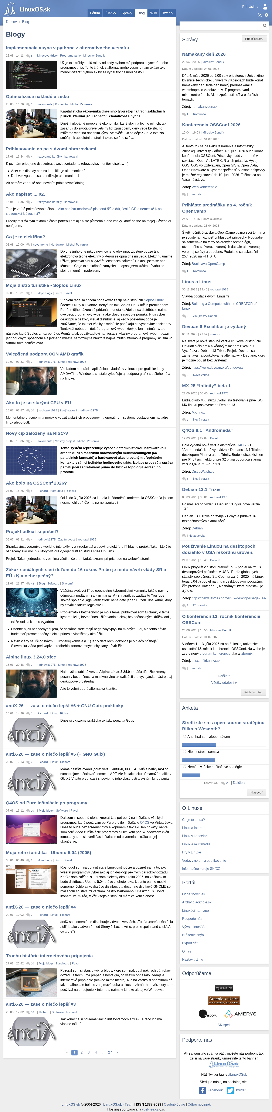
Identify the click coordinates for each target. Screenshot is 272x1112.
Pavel (68, 293)
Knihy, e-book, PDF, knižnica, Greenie (224, 1000)
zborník (246, 653)
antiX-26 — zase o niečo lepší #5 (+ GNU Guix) (55, 754)
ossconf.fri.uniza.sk (206, 661)
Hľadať (265, 26)
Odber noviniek (199, 1104)
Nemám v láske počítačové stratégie (214, 767)
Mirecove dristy (47, 55)
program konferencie (215, 653)
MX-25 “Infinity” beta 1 (206, 385)
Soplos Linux (154, 300)
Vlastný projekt (65, 441)
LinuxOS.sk (27, 8)
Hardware (57, 244)
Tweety (167, 13)
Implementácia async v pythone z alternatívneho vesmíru (67, 47)
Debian (197, 528)
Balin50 (215, 560)
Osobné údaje (174, 1104)
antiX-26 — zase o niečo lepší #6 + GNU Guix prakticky (64, 705)
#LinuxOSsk (237, 1074)
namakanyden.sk (204, 106)
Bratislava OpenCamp (208, 264)
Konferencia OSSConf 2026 (211, 124)
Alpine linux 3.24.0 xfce (31, 656)
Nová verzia (201, 375)
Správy (127, 13)
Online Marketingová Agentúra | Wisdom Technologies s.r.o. (208, 1014)
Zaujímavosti (68, 410)
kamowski (71, 156)
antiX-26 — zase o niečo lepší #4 (41, 906)
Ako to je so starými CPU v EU (38, 402)
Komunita (61, 104)
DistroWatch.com (204, 471)
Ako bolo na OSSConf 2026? (36, 483)
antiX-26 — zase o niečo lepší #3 (41, 1004)
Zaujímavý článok (205, 315)
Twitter (240, 1090)
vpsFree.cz (150, 1109)
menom (215, 334)
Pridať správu (254, 38)
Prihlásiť (248, 7)
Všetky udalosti (222, 682)
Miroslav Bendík (94, 55)
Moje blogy (44, 293)
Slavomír (68, 583)
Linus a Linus (196, 281)
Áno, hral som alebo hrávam (208, 736)
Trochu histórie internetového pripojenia (49, 955)
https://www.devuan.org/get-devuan (218, 367)
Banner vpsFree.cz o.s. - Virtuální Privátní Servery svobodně (224, 988)
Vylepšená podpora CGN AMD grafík (45, 353)
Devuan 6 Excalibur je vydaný (214, 326)
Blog (141, 13)
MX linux (198, 412)
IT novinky (200, 605)
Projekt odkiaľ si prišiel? (32, 531)
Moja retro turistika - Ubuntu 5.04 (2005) (48, 852)
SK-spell (224, 1025)
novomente (44, 104)
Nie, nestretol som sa (203, 752)
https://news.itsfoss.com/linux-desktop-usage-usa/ (229, 598)
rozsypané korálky (49, 156)
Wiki (153, 13)
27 (110, 1052)
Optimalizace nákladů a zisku (37, 96)
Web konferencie (204, 187)
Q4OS (144, 822)
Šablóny (267, 15)
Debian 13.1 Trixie (201, 489)
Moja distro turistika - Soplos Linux (44, 285)
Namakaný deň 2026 (204, 54)
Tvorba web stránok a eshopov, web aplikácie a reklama (240, 1014)
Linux (58, 293)
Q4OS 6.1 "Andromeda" (207, 430)
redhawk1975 (46, 361)
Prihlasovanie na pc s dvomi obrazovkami (51, 148)
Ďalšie (223, 676)
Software (53, 583)
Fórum (95, 13)
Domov (11, 22)
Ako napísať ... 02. (25, 194)
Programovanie (70, 55)
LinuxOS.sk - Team (118, 1104)
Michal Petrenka (81, 104)
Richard (42, 490)
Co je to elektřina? (25, 236)
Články (110, 13)
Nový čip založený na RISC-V (37, 433)
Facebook (215, 1090)
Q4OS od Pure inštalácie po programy (46, 802)
